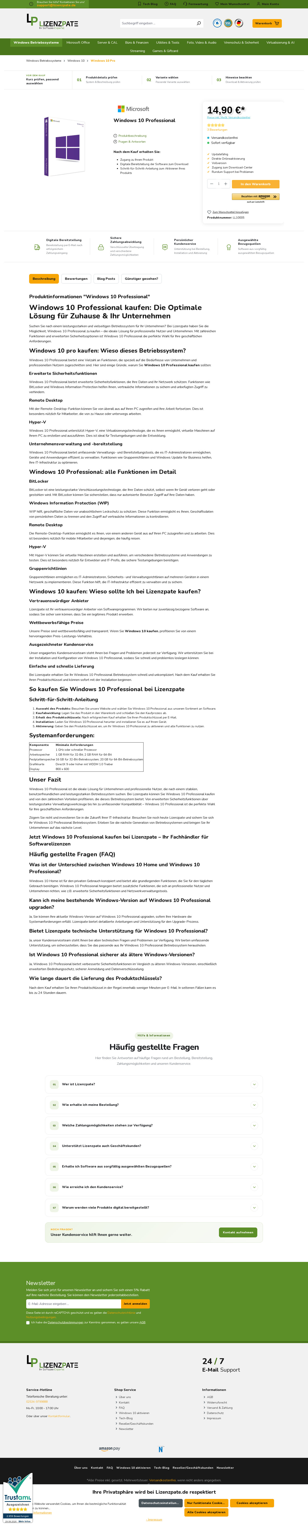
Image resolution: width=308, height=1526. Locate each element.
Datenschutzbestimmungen (65, 1322)
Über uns (124, 1397)
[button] (256, 198)
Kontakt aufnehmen (238, 1232)
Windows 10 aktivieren (133, 1413)
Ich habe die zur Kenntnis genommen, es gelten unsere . (88, 1322)
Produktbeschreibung (132, 136)
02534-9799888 (37, 1402)
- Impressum (154, 1520)
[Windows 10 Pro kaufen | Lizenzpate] (64, 146)
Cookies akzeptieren (252, 1503)
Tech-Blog (125, 1418)
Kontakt (123, 1403)
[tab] (44, 279)
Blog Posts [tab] (106, 278)
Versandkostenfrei (162, 1480)
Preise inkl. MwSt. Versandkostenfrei (228, 117)
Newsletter (125, 1429)
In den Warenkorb (255, 184)
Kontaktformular (59, 1416)
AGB (142, 1322)
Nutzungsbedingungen (41, 1317)
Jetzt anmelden (135, 1304)
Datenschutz (215, 1413)
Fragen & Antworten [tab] (132, 142)
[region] (64, 147)
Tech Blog (150, 4)
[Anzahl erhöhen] (225, 183)
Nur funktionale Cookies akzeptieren (207, 1503)
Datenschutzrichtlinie (121, 1313)
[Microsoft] (133, 109)
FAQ (172, 4)
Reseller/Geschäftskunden (135, 1424)
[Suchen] (199, 23)
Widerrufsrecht (216, 1403)
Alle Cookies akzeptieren (206, 1512)
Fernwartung (198, 4)
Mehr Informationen (39, 1513)
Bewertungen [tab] (76, 278)
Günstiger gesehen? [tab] (141, 278)
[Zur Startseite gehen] (52, 22)
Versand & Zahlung (219, 1408)
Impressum (213, 1418)
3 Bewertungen (217, 130)
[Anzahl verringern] (211, 183)
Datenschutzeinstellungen (161, 1503)
